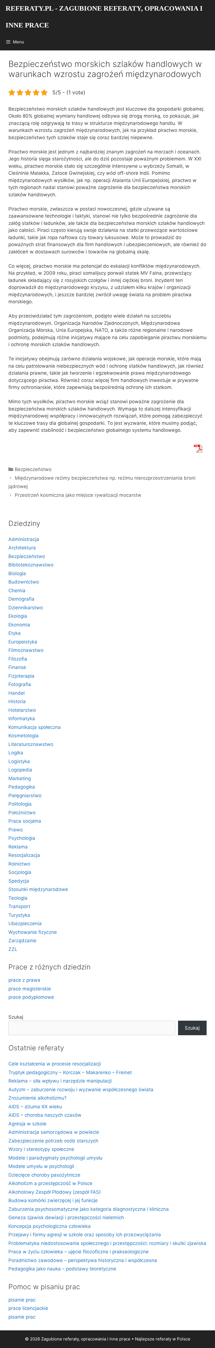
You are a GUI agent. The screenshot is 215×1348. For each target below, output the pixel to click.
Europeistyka (22, 642)
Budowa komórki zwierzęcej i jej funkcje (53, 1200)
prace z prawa (24, 980)
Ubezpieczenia (25, 923)
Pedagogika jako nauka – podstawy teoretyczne (62, 1269)
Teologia (17, 898)
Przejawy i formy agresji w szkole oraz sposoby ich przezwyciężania (84, 1234)
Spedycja (18, 881)
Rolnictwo (19, 864)
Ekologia (17, 616)
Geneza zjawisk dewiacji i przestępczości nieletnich (66, 1217)
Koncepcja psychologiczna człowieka (49, 1226)
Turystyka (19, 915)
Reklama (18, 847)
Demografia (21, 599)
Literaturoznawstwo (30, 744)
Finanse (17, 667)
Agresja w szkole (27, 1124)
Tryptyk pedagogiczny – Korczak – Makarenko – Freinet (70, 1072)
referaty (163, 1339)
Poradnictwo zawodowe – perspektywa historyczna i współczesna (82, 1260)
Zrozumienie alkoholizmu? (37, 1098)
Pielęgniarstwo (24, 795)
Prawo (15, 829)
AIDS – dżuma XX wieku (35, 1106)
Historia (17, 701)
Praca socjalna (24, 821)
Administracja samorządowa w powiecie (53, 1132)
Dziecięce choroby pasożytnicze (44, 1175)
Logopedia (20, 770)
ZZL (12, 949)
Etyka (14, 633)
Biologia (17, 573)
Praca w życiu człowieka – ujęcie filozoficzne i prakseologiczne (78, 1251)
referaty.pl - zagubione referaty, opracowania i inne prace (104, 16)
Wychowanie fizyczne (32, 932)
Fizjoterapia (21, 676)
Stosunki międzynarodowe (38, 889)
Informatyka (21, 718)
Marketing (19, 778)
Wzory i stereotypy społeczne (41, 1149)
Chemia (16, 590)
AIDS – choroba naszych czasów (44, 1115)
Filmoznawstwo (25, 650)
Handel (16, 693)
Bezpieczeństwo (33, 469)
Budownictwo (23, 582)
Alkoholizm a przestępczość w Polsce (50, 1183)
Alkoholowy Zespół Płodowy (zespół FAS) (54, 1192)
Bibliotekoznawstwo (30, 565)
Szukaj (15, 1017)
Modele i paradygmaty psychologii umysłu (55, 1158)
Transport (19, 906)
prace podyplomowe (31, 997)
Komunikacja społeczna (34, 727)
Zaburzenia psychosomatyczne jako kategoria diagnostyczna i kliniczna (88, 1209)
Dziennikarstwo (25, 607)
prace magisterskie (29, 989)
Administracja (23, 539)
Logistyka (19, 761)
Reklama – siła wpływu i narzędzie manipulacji (60, 1081)
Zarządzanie (22, 940)
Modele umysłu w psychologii (41, 1166)
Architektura (22, 548)
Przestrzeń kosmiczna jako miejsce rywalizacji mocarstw (78, 495)
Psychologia (21, 838)
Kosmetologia (23, 735)
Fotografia (19, 684)
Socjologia (19, 872)
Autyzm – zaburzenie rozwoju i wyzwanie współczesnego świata (80, 1089)
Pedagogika (21, 787)
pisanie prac (22, 1300)
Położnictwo (22, 812)
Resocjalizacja (24, 855)
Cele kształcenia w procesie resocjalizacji (54, 1064)
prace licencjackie (28, 1308)
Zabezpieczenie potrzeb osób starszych (53, 1141)
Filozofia (17, 659)
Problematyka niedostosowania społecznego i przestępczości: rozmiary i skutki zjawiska (107, 1243)
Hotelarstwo (22, 710)
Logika (15, 752)
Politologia (20, 804)
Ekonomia (19, 625)
